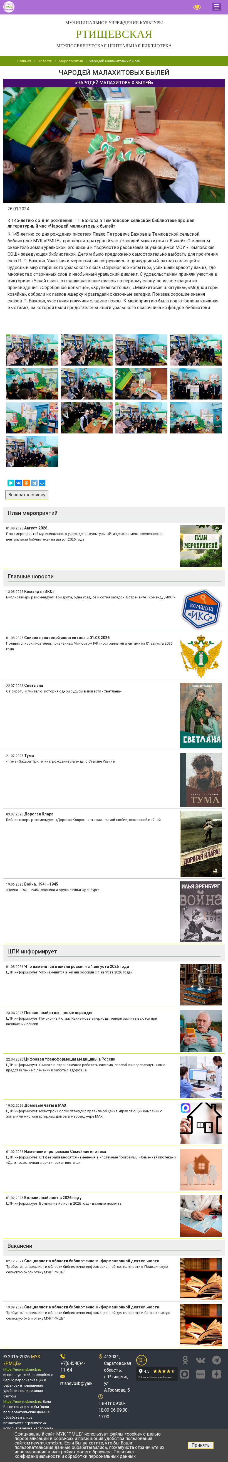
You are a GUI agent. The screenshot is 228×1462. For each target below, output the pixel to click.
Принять (201, 1445)
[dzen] (217, 1373)
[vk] (200, 1360)
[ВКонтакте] (18, 483)
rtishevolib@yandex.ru (81, 1383)
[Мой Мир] (42, 483)
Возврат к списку (26, 494)
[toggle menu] (216, 7)
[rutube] (201, 1373)
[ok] (185, 1360)
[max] (185, 1373)
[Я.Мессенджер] (11, 483)
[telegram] (217, 1360)
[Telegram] (34, 483)
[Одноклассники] (26, 483)
